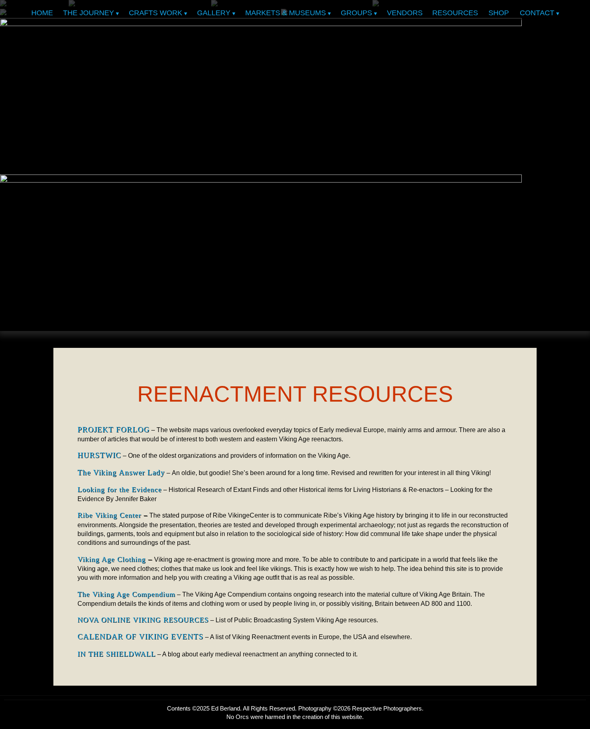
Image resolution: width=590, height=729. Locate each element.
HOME (42, 13)
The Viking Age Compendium (126, 594)
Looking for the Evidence (119, 489)
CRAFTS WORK (155, 13)
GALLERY (213, 13)
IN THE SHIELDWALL (116, 654)
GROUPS (356, 13)
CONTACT (537, 13)
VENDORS (405, 13)
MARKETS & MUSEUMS (285, 13)
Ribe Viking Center (109, 515)
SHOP (498, 13)
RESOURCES (455, 13)
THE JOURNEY (88, 13)
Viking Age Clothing (111, 559)
